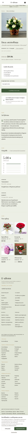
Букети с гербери (5, 317)
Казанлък (3, 352)
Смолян (16, 398)
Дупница (9, 184)
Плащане (17, 300)
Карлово (3, 354)
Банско (3, 393)
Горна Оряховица (5, 379)
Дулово (3, 381)
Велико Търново (5, 375)
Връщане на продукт (20, 305)
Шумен (16, 385)
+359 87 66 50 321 (6, 289)
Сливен (16, 351)
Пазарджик (4, 358)
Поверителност (19, 302)
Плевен (3, 387)
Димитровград (5, 351)
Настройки (14, 432)
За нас (2, 295)
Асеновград (4, 347)
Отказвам (7, 428)
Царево (16, 370)
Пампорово (4, 400)
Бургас (11, 6)
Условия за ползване (20, 295)
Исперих (3, 383)
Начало (3, 11)
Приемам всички (20, 428)
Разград (17, 375)
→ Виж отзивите (19, 48)
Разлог (16, 396)
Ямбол (16, 356)
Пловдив (20, 5)
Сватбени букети (19, 320)
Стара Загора (18, 352)
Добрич (3, 370)
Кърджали (3, 356)
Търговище (17, 383)
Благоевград (4, 395)
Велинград (4, 349)
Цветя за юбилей (19, 322)
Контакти (4, 298)
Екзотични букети (6, 324)
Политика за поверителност (8, 425)
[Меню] (3, 2)
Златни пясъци (18, 364)
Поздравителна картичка (8, 81)
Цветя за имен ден (19, 317)
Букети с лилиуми (5, 320)
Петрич (17, 395)
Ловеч (2, 385)
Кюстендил (4, 398)
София (17, 5)
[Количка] (25, 2)
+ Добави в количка (14, 90)
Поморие (17, 368)
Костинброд (4, 341)
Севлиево (17, 379)
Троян (16, 381)
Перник (16, 393)
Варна (24, 5)
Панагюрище (18, 347)
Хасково (17, 354)
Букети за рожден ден (20, 315)
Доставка (17, 298)
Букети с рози (5, 315)
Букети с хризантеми (6, 322)
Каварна (17, 366)
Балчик (3, 364)
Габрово (3, 377)
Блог (2, 300)
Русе (16, 377)
